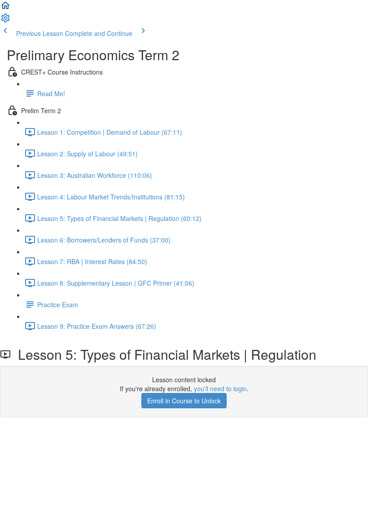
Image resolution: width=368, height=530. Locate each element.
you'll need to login (220, 388)
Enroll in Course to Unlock (184, 400)
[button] (5, 8)
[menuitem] (5, 20)
